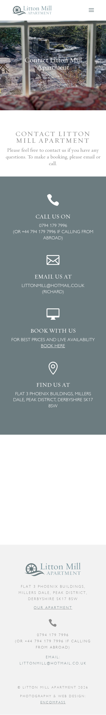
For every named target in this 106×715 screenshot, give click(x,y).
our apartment (53, 607)
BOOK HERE (53, 346)
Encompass (53, 702)
